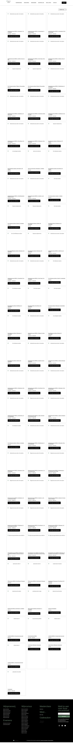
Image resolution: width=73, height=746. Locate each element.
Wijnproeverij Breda (6, 709)
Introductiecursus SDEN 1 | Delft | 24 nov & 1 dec (16, 59)
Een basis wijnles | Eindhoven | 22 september (54, 224)
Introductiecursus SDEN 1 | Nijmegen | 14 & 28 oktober (36, 141)
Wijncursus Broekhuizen (25, 713)
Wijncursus (26, 2)
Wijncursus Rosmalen (24, 728)
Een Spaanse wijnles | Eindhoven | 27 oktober (55, 141)
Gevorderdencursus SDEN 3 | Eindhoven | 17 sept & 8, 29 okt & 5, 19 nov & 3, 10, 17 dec (16, 553)
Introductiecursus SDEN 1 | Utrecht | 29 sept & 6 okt (56, 361)
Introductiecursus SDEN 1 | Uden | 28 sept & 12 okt (56, 416)
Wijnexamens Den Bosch (7, 723)
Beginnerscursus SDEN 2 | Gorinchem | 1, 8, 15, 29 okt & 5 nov (36, 471)
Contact (55, 2)
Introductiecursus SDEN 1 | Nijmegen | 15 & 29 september (56, 388)
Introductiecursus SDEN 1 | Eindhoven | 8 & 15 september (16, 388)
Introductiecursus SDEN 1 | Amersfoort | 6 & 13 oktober (16, 279)
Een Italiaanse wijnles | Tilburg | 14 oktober (16, 443)
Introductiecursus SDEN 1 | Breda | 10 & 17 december (56, 59)
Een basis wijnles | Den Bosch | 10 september (34, 306)
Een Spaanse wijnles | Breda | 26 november (36, 86)
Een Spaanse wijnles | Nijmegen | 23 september (35, 251)
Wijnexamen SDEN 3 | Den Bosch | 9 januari (16, 581)
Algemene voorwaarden (44, 740)
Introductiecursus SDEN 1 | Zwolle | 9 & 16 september (36, 361)
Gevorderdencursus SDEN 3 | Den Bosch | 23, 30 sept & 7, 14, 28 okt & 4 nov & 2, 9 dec (36, 553)
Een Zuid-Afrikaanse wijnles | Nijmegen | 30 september (16, 251)
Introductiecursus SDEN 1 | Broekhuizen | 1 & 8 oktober (56, 87)
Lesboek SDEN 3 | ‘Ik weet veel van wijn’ (15, 636)
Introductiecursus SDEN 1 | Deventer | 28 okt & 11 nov (36, 114)
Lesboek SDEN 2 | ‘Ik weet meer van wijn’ (56, 636)
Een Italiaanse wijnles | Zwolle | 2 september (56, 278)
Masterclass (41, 2)
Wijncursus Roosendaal (24, 727)
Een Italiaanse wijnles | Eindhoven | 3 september (15, 306)
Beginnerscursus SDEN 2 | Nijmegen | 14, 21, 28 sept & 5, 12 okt (56, 526)
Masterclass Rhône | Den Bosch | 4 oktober (16, 608)
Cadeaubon (10, 689)
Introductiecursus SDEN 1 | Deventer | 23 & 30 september (56, 443)
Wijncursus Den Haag (24, 717)
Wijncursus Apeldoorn (24, 710)
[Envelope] (65, 725)
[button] (14, 36)
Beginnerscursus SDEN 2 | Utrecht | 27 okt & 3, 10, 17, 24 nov (56, 498)
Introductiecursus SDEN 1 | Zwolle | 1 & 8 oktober (36, 196)
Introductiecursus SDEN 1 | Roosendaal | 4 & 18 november (36, 32)
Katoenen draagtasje (52, 608)
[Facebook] (62, 725)
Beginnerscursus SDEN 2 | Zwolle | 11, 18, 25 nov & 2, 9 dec (36, 498)
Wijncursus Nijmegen (24, 724)
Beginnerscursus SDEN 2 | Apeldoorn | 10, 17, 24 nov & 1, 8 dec (16, 498)
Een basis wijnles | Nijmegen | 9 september (56, 305)
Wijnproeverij (19, 2)
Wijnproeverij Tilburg (6, 714)
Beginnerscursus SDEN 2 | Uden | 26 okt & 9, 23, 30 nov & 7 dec (36, 416)
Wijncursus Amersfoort (24, 709)
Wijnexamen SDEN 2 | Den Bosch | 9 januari (36, 581)
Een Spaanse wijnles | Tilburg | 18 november (16, 86)
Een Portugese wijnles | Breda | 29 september (54, 334)
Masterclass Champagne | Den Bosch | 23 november (56, 581)
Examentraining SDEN (32, 636)
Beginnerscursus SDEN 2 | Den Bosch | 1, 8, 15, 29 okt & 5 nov (36, 526)
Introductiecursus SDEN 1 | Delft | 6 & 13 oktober (56, 251)
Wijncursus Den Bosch (24, 716)
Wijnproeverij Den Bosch (6, 710)
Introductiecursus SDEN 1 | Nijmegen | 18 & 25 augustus (16, 471)
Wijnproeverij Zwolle (6, 717)
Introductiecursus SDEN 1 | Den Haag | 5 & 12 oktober (36, 279)
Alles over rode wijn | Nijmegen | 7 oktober (36, 168)
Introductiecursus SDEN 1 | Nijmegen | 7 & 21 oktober (16, 32)
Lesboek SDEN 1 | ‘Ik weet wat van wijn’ (15, 662)
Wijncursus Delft (23, 714)
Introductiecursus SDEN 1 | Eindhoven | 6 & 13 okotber (56, 114)
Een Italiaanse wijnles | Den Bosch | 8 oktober (55, 169)
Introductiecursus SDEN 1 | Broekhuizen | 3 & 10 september (36, 443)
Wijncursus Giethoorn (24, 721)
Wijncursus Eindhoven (24, 720)
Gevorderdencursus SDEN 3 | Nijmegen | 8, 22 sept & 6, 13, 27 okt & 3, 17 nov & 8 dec (56, 553)
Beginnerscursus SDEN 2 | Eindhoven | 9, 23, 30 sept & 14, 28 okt (16, 526)
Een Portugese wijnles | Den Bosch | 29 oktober (15, 169)
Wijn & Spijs (48, 2)
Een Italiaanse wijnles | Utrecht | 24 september (14, 361)
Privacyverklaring (50, 740)
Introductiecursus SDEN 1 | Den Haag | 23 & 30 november (36, 59)
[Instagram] (59, 725)
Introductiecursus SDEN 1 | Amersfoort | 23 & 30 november (56, 32)
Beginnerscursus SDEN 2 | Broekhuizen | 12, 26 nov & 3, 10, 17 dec (56, 471)
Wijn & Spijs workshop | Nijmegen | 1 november (35, 609)
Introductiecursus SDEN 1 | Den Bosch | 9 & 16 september (36, 388)
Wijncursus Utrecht (24, 731)
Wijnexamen (33, 2)
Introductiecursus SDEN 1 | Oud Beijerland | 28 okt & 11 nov (16, 196)
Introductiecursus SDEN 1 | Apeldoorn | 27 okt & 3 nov (16, 114)
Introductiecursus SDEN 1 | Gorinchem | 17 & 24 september (16, 416)
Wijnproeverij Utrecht (6, 716)
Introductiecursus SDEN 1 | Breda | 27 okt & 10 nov (36, 334)
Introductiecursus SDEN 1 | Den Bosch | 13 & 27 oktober (16, 141)
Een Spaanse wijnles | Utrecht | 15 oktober (16, 223)
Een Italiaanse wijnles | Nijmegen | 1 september (14, 334)
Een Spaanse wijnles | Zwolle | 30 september (34, 224)
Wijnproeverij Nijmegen (6, 713)
